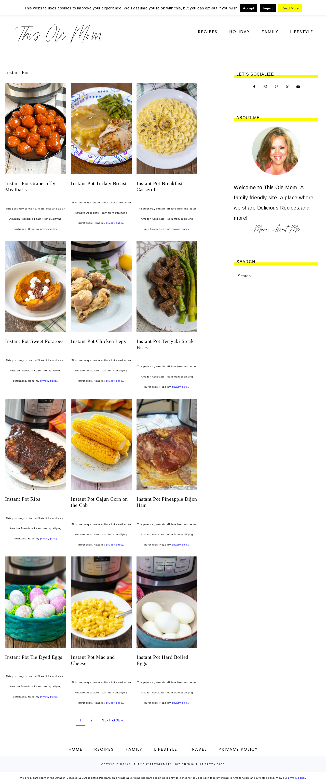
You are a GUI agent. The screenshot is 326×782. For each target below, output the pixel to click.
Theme (139, 764)
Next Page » (112, 720)
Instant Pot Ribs (22, 499)
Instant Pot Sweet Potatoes (34, 341)
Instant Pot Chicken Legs (98, 341)
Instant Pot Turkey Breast (99, 183)
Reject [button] (268, 8)
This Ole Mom (59, 34)
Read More (290, 8)
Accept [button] (248, 8)
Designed (182, 764)
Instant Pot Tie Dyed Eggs (33, 657)
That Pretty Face (210, 764)
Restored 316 (160, 764)
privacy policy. (49, 229)
